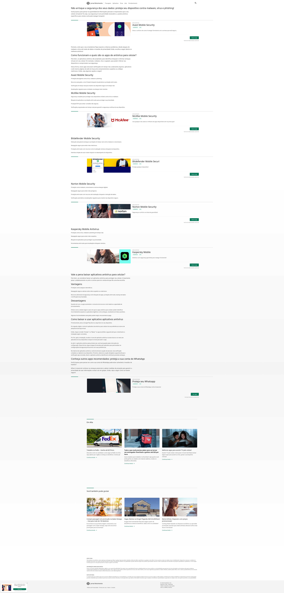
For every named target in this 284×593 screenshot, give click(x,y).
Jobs (126, 3)
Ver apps (195, 394)
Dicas (121, 3)
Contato (113, 587)
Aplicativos (116, 3)
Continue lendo (91, 457)
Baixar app (194, 37)
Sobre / (109, 587)
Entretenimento (132, 3)
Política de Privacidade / (93, 587)
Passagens (108, 3)
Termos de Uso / (103, 587)
